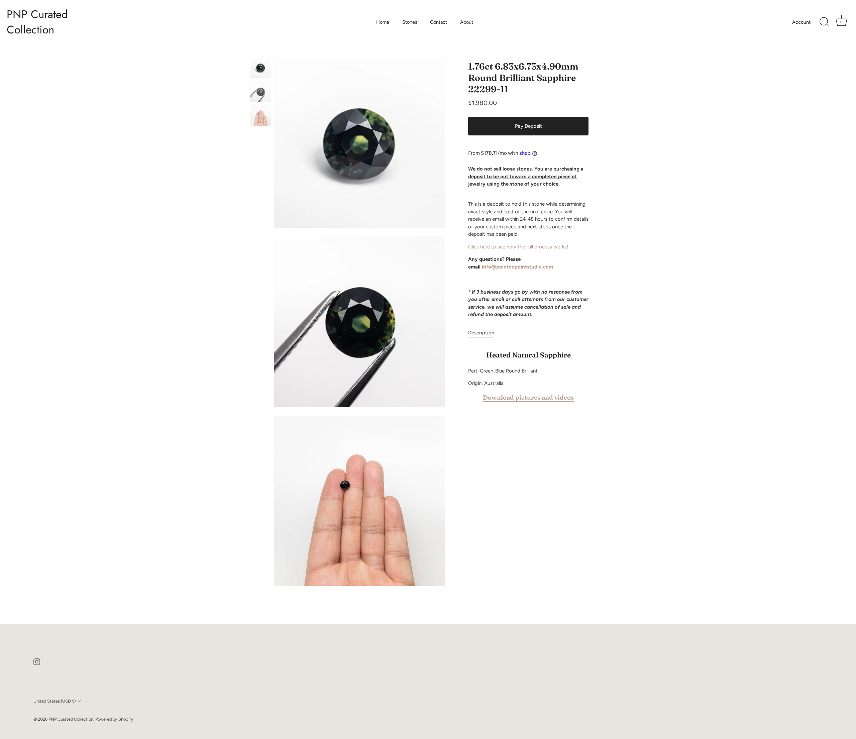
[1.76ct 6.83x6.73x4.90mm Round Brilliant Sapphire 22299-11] (260, 67)
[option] (261, 69)
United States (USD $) (54, 701)
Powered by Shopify (114, 719)
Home (382, 22)
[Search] (824, 22)
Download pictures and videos (528, 397)
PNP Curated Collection (37, 22)
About (466, 22)
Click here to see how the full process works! (518, 246)
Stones (409, 22)
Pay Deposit (528, 126)
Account (801, 22)
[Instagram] (36, 661)
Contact (438, 22)
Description (481, 332)
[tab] (484, 332)
